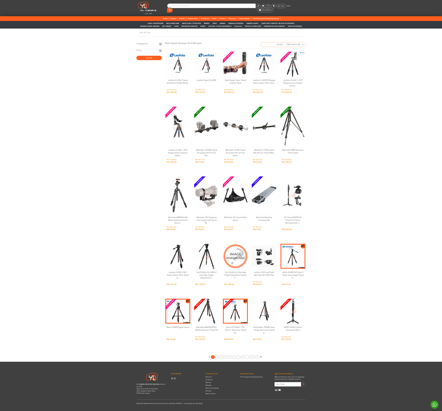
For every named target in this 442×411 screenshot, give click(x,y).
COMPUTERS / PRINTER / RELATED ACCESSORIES (277, 23)
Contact (222, 19)
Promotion (205, 19)
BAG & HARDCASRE (172, 23)
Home (166, 18)
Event (214, 19)
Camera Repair (244, 19)
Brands (182, 19)
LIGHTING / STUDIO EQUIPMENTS (219, 26)
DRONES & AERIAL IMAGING (149, 26)
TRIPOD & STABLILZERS (253, 26)
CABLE (214, 23)
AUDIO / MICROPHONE (155, 23)
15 (252, 357)
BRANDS (207, 23)
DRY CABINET (167, 26)
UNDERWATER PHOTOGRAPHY (274, 26)
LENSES (202, 26)
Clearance (232, 19)
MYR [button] (288, 6)
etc (194, 403)
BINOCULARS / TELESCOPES (191, 23)
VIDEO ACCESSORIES (295, 26)
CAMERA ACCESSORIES (235, 23)
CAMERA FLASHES (252, 23)
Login (281, 6)
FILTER (149, 58)
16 (257, 357)
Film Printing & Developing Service (266, 19)
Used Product (193, 19)
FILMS (176, 26)
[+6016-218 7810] (258, 6)
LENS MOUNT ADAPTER (189, 26)
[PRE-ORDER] (206, 126)
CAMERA (222, 23)
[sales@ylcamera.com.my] (263, 6)
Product (173, 19)
